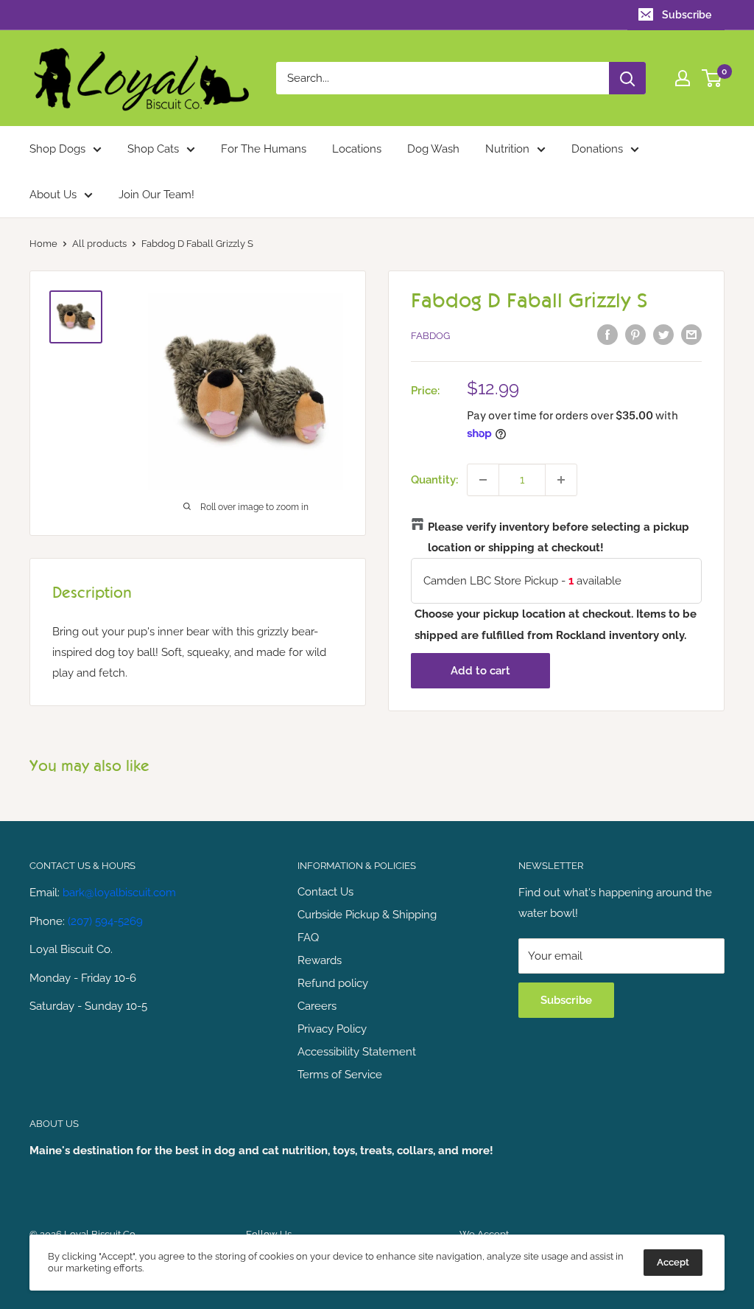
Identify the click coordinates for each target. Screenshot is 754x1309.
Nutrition (507, 149)
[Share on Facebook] (607, 334)
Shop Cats (153, 149)
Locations (356, 149)
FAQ (308, 937)
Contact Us (325, 891)
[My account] (682, 78)
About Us (53, 194)
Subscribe (686, 15)
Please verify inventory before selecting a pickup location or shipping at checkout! (558, 537)
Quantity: (434, 479)
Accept (673, 1262)
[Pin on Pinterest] (635, 334)
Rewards (319, 960)
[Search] (627, 78)
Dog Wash (433, 149)
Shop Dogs (57, 149)
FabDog (430, 335)
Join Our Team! (156, 194)
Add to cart (480, 670)
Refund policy (332, 983)
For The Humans (263, 149)
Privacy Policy (332, 1029)
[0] (712, 78)
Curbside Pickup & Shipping (367, 914)
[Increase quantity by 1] (561, 479)
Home (43, 243)
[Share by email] (691, 334)
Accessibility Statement (356, 1051)
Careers (317, 1006)
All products (99, 243)
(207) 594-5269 (105, 921)
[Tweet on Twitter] (663, 334)
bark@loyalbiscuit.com (119, 892)
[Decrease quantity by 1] (483, 479)
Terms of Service (339, 1074)
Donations (597, 149)
